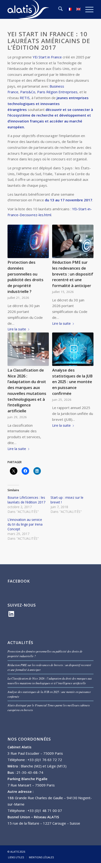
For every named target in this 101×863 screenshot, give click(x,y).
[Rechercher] (58, 9)
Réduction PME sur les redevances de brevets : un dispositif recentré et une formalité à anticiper (72, 273)
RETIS (25, 97)
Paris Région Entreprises (57, 91)
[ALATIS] (42, 9)
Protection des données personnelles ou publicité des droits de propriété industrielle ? (25, 276)
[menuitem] (58, 9)
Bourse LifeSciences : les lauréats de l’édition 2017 (26, 499)
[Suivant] (86, 311)
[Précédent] (15, 311)
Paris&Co (27, 91)
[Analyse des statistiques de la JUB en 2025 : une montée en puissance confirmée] (72, 349)
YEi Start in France (47, 57)
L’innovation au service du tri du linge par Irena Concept (25, 524)
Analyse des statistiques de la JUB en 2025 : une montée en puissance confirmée (72, 381)
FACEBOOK (19, 581)
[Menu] (87, 9)
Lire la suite (17, 329)
